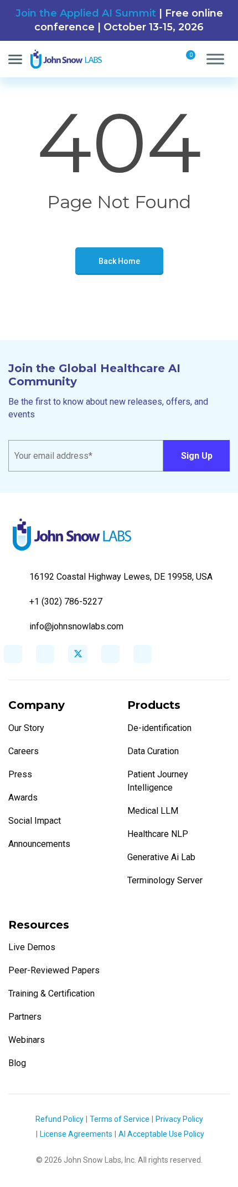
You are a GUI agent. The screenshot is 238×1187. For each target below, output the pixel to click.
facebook (13, 654)
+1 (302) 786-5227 (65, 601)
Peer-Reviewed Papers (54, 970)
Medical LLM (152, 811)
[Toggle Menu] (215, 59)
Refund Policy (59, 1119)
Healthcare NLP (157, 834)
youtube (142, 654)
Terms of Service (119, 1119)
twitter (77, 654)
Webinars (26, 1040)
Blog (17, 1063)
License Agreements (76, 1134)
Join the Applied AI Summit (85, 13)
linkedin (45, 654)
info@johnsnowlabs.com (76, 626)
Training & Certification (51, 993)
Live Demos (31, 947)
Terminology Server (165, 880)
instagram (110, 654)
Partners (25, 1016)
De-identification (159, 728)
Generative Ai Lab (161, 857)
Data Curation (153, 751)
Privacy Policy (179, 1119)
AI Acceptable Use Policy (161, 1134)
